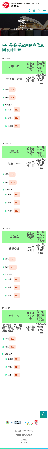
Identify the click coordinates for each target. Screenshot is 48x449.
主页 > (23, 19)
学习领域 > (23, 23)
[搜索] (39, 10)
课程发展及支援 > (23, 21)
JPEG (13, 182)
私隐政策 (24, 440)
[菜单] (44, 10)
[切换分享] (29, 10)
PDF (12, 97)
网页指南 (24, 442)
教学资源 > (23, 27)
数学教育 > (23, 25)
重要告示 (24, 437)
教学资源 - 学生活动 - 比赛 (23, 29)
